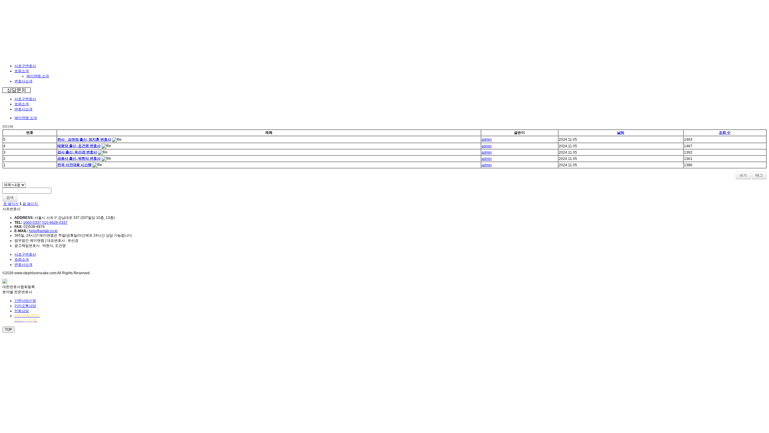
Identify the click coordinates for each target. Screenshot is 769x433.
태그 (759, 175)
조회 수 (725, 133)
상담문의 (16, 90)
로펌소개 (21, 71)
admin (487, 139)
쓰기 (743, 175)
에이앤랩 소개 (37, 76)
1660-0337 (32, 222)
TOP (8, 329)
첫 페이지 (10, 204)
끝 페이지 (31, 204)
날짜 (620, 133)
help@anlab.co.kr (43, 231)
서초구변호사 (25, 66)
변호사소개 (23, 81)
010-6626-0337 (55, 222)
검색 (10, 197)
